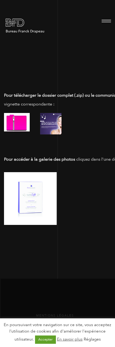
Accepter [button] (45, 339)
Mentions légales (55, 316)
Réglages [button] (92, 339)
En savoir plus (70, 339)
